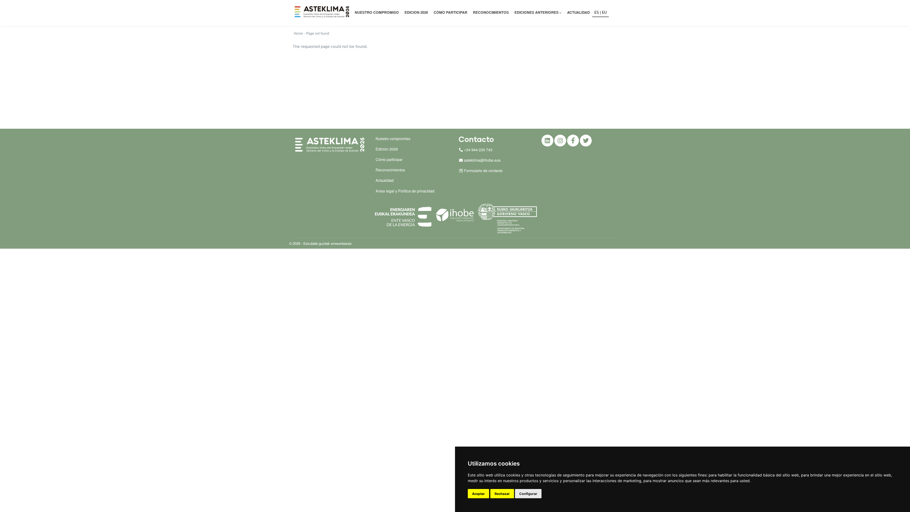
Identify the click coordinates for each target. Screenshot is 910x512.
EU (604, 12)
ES (596, 12)
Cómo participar (450, 12)
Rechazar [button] (502, 494)
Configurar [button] (528, 494)
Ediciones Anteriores (536, 12)
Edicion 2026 (416, 12)
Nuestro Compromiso (377, 12)
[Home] (322, 11)
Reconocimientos (491, 12)
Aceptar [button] (478, 494)
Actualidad (578, 12)
